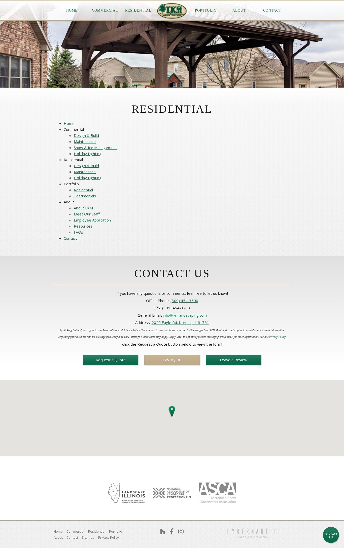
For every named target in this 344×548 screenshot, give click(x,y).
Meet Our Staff (87, 213)
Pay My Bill (172, 359)
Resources (83, 226)
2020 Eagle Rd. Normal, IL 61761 (180, 322)
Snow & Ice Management (95, 147)
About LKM (83, 207)
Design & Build (86, 135)
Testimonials (85, 195)
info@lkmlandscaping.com (185, 315)
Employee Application (92, 220)
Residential (83, 189)
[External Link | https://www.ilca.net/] (127, 493)
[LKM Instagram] (181, 531)
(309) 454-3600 (184, 300)
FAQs (78, 232)
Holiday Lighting (87, 153)
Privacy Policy (277, 337)
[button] (172, 410)
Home (72, 10)
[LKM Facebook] (171, 531)
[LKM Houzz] (162, 531)
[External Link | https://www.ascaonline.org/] (217, 493)
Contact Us (330, 535)
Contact (272, 10)
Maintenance (85, 141)
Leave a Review (233, 359)
